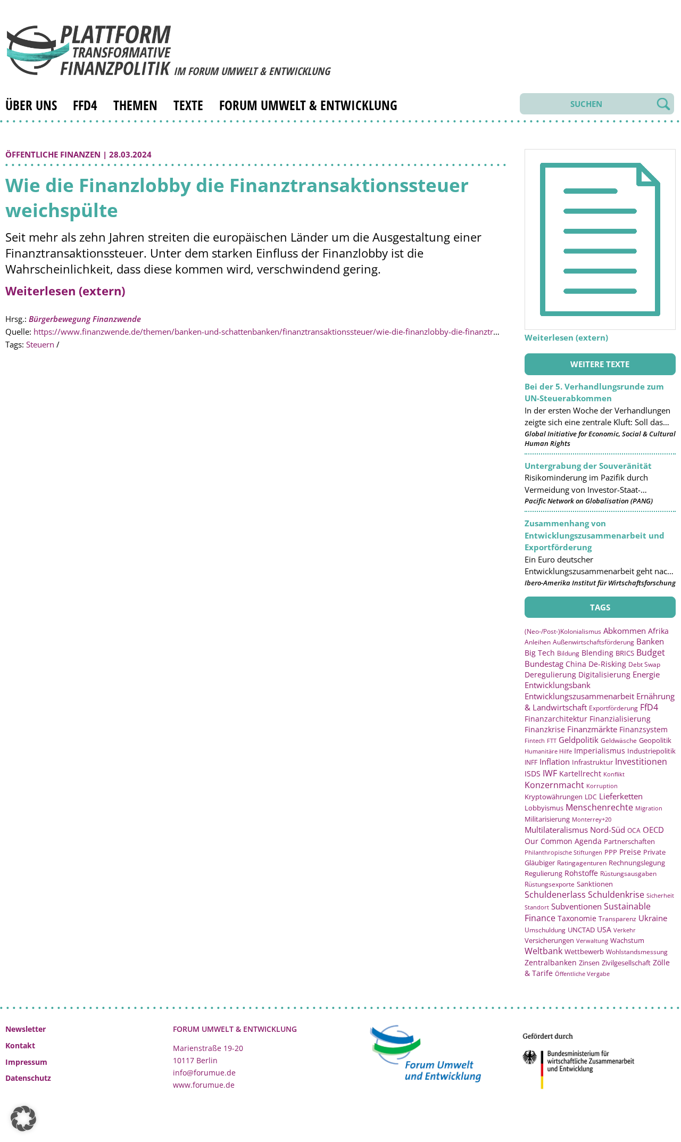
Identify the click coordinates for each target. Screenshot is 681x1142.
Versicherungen (549, 940)
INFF (531, 762)
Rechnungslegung (637, 862)
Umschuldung (545, 929)
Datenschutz (28, 1078)
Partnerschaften (629, 841)
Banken (650, 641)
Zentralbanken (551, 962)
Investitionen (641, 761)
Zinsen (589, 962)
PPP (610, 852)
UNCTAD (581, 929)
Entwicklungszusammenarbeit (579, 696)
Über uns (31, 105)
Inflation (554, 761)
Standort (537, 907)
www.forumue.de (204, 1085)
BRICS (625, 653)
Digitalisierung (604, 675)
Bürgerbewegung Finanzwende (85, 318)
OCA (634, 830)
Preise (630, 852)
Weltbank (543, 951)
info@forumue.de (204, 1072)
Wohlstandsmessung (637, 951)
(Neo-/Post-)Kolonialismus (563, 631)
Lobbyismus (544, 808)
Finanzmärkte (592, 729)
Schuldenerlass (555, 894)
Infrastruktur (592, 762)
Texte (188, 105)
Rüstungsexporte (550, 884)
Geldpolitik (579, 739)
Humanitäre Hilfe (548, 751)
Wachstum (627, 940)
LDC (591, 796)
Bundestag (544, 663)
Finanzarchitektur (556, 719)
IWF (550, 773)
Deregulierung (550, 674)
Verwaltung (592, 941)
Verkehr (624, 930)
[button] (23, 1118)
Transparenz (617, 918)
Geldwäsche (619, 740)
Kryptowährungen (554, 796)
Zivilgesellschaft (626, 962)
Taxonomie (577, 918)
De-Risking (607, 664)
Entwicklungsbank (558, 685)
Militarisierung (547, 819)
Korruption (602, 786)
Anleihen (538, 642)
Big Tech (540, 653)
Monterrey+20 (591, 819)
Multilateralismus (556, 829)
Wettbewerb (584, 951)
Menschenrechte (599, 807)
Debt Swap (644, 664)
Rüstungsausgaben (628, 873)
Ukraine (652, 918)
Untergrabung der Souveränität (588, 465)
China (576, 664)
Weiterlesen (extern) (65, 291)
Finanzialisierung (620, 719)
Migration (648, 808)
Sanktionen (595, 884)
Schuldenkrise (616, 894)
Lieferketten (621, 796)
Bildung (568, 653)
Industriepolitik (651, 751)
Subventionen (576, 906)
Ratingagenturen (582, 862)
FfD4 (85, 105)
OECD (653, 829)
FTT (552, 740)
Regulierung (543, 873)
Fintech (535, 740)
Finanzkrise (545, 729)
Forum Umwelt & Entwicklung (308, 105)
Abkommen (624, 630)
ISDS (533, 773)
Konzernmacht (554, 785)
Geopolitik (655, 740)
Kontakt (20, 1045)
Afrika (658, 631)
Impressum (26, 1062)
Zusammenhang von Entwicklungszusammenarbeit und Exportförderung (595, 535)
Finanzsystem (643, 729)
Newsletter (25, 1029)
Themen (135, 105)
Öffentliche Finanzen (53, 154)
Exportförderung (613, 708)
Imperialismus (599, 751)
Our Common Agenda (563, 841)
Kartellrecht (580, 773)
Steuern (40, 344)
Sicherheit (660, 895)
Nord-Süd (607, 829)
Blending (597, 653)
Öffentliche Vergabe (582, 974)
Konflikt (614, 774)
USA (604, 929)
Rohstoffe (581, 873)
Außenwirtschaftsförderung (593, 642)
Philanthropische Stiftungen (563, 852)
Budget (650, 652)
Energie (646, 674)
